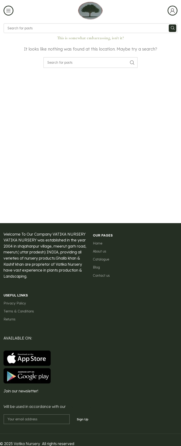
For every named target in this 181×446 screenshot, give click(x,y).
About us (99, 251)
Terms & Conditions (19, 311)
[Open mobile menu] (8, 10)
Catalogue (101, 259)
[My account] (172, 10)
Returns (10, 319)
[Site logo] (90, 10)
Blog (96, 267)
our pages (103, 235)
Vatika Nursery (27, 443)
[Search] (172, 28)
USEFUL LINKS (16, 295)
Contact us (101, 275)
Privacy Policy (15, 303)
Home (97, 243)
